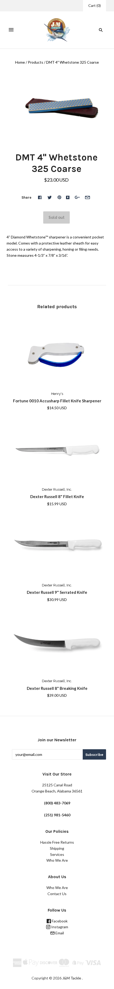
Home (20, 62)
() (94, 5)
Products (35, 62)
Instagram (59, 927)
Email (59, 933)
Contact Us (57, 893)
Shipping (57, 848)
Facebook (59, 921)
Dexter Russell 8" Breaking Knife (57, 688)
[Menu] (11, 30)
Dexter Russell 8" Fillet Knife (57, 496)
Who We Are (57, 860)
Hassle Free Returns (57, 842)
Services (57, 854)
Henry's (57, 394)
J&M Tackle (71, 978)
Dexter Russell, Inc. (57, 489)
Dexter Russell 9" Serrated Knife (57, 592)
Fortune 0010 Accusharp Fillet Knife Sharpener (57, 400)
